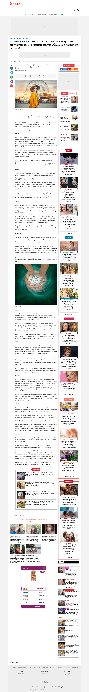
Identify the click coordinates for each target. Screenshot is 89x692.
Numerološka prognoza (22, 519)
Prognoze (39, 519)
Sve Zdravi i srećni (69, 476)
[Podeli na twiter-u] (11, 72)
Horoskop (72, 10)
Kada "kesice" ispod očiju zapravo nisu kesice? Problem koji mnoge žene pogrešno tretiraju (68, 387)
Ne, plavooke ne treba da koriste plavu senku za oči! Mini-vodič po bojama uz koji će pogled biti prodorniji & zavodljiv (69, 339)
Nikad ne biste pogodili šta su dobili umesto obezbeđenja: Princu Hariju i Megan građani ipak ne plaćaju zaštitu (65, 138)
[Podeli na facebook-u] (11, 68)
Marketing (33, 687)
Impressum (26, 687)
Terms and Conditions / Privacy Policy (56, 687)
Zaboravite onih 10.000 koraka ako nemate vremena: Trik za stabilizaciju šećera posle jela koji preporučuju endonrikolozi (65, 119)
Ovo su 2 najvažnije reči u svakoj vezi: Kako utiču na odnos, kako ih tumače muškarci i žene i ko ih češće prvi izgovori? (69, 549)
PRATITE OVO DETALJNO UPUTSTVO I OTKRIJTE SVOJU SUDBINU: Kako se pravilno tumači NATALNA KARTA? (39, 474)
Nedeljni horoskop (41, 14)
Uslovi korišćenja (41, 687)
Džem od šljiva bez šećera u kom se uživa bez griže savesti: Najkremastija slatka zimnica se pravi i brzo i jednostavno (69, 468)
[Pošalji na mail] (11, 85)
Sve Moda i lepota (68, 394)
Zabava (59, 10)
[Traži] (78, 10)
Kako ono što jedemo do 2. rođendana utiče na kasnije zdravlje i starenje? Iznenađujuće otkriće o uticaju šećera (68, 444)
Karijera (53, 10)
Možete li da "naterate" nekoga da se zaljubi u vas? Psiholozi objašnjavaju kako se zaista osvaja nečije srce (69, 501)
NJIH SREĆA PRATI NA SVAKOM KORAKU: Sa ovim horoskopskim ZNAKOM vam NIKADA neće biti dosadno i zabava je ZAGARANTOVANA (39, 502)
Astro (62, 14)
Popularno (74, 565)
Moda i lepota (20, 10)
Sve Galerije (69, 233)
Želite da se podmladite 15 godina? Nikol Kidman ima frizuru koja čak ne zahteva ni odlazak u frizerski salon (68, 363)
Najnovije (63, 565)
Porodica (47, 10)
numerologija (32, 519)
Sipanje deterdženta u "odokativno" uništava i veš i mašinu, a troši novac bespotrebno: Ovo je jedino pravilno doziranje (65, 110)
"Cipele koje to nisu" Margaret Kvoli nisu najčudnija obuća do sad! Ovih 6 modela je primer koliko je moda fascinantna (69, 170)
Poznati (12, 10)
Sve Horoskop (68, 314)
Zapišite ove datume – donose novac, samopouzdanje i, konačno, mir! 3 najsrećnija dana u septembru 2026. (69, 281)
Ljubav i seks (39, 10)
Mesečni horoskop (53, 14)
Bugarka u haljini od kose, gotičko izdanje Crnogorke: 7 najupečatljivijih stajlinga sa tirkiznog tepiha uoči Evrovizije (68, 195)
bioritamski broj (20, 521)
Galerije (65, 10)
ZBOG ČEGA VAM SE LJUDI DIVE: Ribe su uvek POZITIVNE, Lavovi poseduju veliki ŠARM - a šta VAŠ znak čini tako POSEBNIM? (39, 483)
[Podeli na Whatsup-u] (11, 77)
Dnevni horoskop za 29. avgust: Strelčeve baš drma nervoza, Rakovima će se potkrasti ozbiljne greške (69, 305)
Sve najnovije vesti (69, 144)
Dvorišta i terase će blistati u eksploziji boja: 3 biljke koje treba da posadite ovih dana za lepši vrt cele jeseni (65, 129)
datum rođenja (29, 521)
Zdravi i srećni (29, 10)
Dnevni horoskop (29, 14)
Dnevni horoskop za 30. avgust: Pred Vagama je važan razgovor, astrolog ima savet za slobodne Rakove (65, 100)
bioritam (45, 519)
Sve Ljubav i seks (69, 557)
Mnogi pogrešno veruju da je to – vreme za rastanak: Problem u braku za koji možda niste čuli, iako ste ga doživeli (69, 524)
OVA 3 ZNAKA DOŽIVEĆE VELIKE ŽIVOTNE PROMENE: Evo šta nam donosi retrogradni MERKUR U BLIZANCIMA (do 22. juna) (40, 493)
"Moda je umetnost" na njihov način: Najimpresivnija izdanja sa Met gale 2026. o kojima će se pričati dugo (69, 222)
